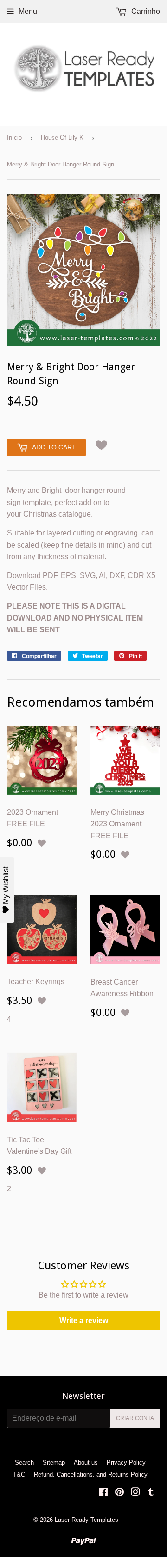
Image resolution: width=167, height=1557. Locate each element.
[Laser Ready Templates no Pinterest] (119, 1493)
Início (14, 137)
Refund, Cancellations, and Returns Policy (91, 1474)
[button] (101, 446)
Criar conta (135, 1418)
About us (86, 1462)
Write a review (83, 1320)
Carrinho (144, 11)
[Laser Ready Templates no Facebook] (103, 1493)
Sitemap (54, 1462)
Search (24, 1462)
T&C (19, 1474)
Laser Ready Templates (86, 1519)
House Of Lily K (62, 137)
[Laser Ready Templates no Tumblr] (151, 1493)
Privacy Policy (126, 1462)
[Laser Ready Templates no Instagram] (135, 1493)
